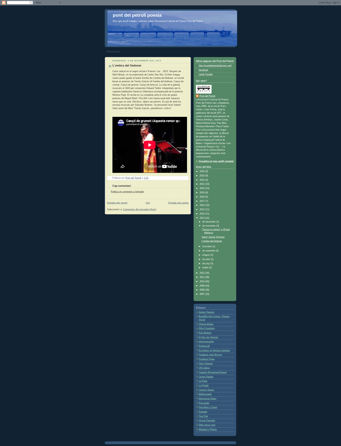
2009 (202, 286)
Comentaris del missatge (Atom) (139, 209)
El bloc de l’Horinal (208, 337)
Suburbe (203, 412)
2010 (202, 281)
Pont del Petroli (207, 96)
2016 (202, 205)
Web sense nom (207, 425)
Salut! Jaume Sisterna (213, 237)
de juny (206, 263)
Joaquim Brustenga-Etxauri (213, 372)
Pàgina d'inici (113, 51)
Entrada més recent (117, 203)
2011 (202, 277)
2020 (202, 188)
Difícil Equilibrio (207, 328)
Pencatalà (204, 403)
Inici (148, 203)
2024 (202, 171)
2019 (202, 192)
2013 (202, 218)
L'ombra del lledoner (212, 241)
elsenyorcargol (206, 341)
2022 (202, 180)
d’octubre (207, 246)
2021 (202, 184)
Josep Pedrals (206, 377)
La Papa (203, 381)
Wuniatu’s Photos (208, 429)
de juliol (206, 259)
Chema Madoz (206, 324)
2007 (202, 294)
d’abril (205, 267)
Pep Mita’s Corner (208, 407)
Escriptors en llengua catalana (214, 350)
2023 (202, 175)
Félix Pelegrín (206, 363)
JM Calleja (204, 368)
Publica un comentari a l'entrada (127, 191)
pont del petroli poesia (137, 15)
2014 (202, 214)
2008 (202, 290)
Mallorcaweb (205, 394)
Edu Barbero (205, 333)
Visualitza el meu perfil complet (216, 161)
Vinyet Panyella (207, 420)
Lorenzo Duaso (206, 390)
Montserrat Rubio (207, 398)
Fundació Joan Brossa (210, 355)
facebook (203, 70)
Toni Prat (203, 416)
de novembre (209, 226)
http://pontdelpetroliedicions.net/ (215, 65)
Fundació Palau (207, 359)
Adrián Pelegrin (206, 312)
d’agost (206, 255)
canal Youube (206, 74)
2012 (202, 273)
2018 (202, 197)
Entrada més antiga (178, 203)
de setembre (209, 250)
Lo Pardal (204, 385)
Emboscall (204, 346)
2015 (202, 209)
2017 (202, 201)
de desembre (209, 222)
